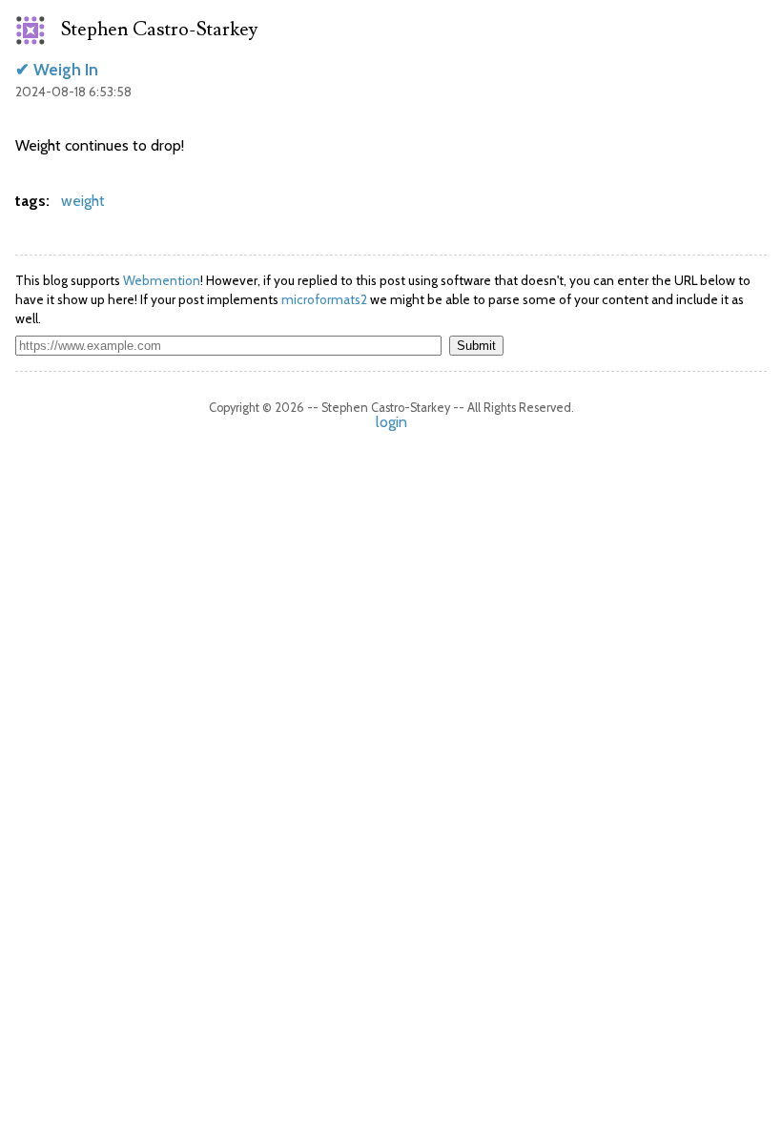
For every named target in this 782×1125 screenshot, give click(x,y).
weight (83, 201)
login (391, 422)
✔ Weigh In (56, 69)
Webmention (161, 280)
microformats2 (324, 299)
